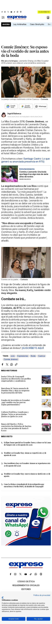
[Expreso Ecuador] (26, 567)
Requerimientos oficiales (26, 585)
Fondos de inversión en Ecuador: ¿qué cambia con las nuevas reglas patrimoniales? (15, 402)
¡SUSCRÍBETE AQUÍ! (32, 348)
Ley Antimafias (19, 24)
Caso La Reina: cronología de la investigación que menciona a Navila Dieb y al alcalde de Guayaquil (24, 485)
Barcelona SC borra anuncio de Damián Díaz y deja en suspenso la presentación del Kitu (15, 390)
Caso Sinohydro (37, 24)
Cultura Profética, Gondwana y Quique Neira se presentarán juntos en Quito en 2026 (15, 414)
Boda (33, 356)
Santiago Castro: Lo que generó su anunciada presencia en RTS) (25, 160)
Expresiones (22, 356)
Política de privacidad (41, 595)
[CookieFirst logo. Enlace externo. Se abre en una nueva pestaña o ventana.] (3, 598)
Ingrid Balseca (14, 113)
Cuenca (41, 356)
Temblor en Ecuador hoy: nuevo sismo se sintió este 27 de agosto (27, 474)
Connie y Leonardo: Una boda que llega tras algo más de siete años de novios (33, 174)
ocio (13, 356)
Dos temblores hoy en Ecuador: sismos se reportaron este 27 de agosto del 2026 (27, 464)
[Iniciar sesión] (48, 17)
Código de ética (26, 581)
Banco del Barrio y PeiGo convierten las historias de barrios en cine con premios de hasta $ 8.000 (16, 427)
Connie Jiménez (11, 359)
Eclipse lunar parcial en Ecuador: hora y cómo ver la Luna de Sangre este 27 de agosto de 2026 (27, 443)
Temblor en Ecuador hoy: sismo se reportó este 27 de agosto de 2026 (25, 454)
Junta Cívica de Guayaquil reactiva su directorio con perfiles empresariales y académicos (16, 378)
